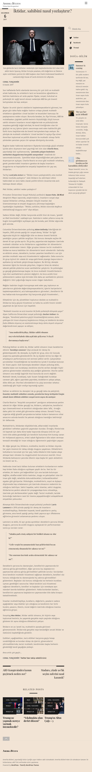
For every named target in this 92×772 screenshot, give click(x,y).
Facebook (77, 43)
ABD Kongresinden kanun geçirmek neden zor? (17, 671)
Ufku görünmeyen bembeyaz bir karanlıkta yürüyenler (78, 162)
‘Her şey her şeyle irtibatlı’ (82, 113)
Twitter (76, 38)
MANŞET (8, 706)
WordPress (15, 765)
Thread (76, 48)
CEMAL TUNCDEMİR (12, 700)
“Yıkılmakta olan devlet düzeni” (33, 719)
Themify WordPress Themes (29, 765)
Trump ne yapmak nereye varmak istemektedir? (11, 722)
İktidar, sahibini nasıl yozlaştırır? (42, 10)
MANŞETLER (9, 711)
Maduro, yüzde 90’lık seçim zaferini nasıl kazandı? (52, 673)
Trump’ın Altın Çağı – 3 (53, 719)
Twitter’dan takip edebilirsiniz (33, 658)
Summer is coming (80, 66)
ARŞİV (28, 700)
